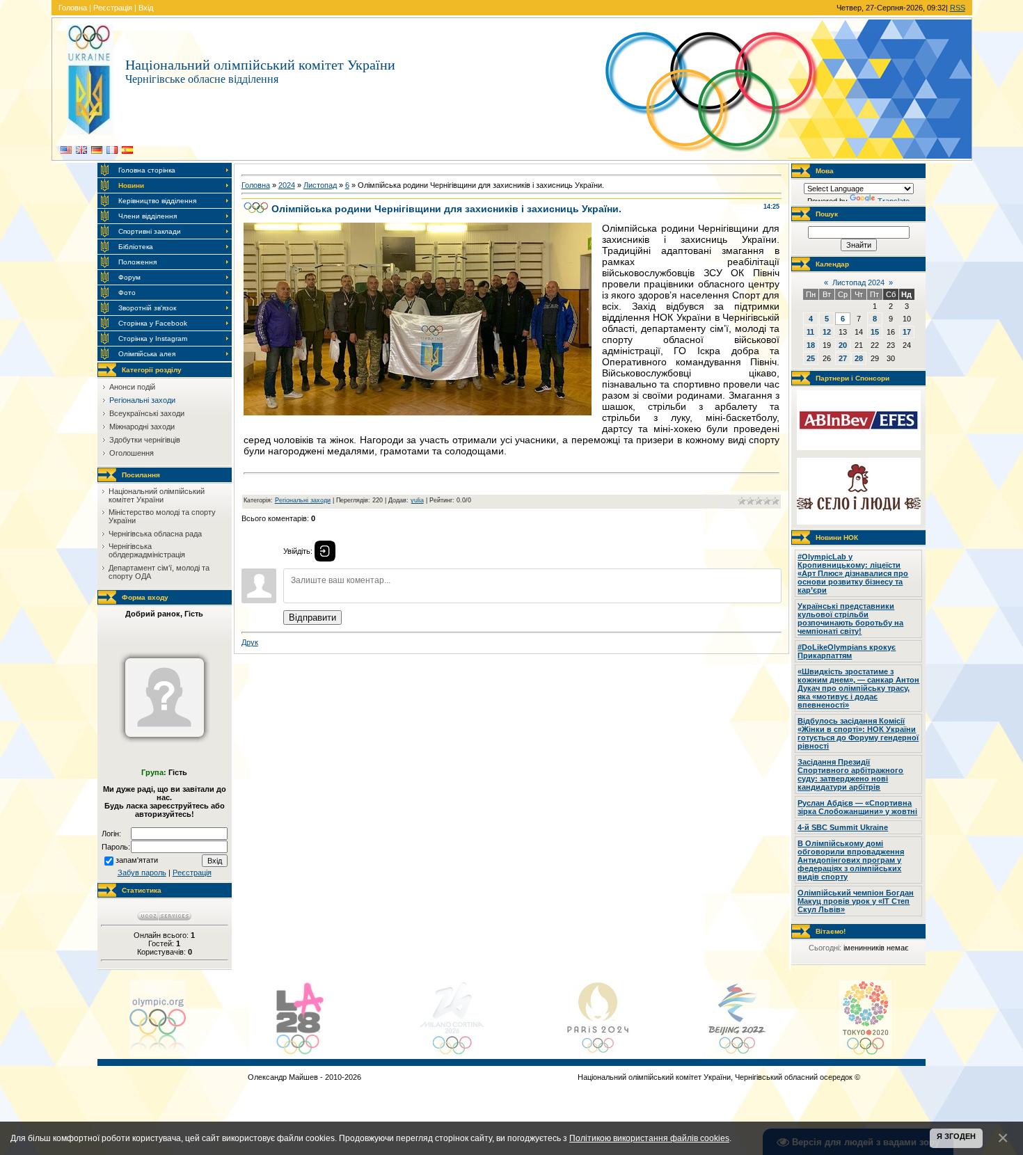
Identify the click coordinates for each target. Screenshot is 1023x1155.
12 (827, 332)
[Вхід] (325, 551)
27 (843, 358)
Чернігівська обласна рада (155, 533)
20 (843, 345)
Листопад (320, 185)
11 (810, 332)
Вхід (145, 7)
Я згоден (956, 1136)
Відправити (312, 617)
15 (875, 332)
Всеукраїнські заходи (146, 413)
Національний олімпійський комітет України (157, 495)
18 (811, 345)
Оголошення (131, 453)
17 (907, 332)
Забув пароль (142, 872)
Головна (72, 7)
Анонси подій (132, 387)
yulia (417, 500)
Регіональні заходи (142, 400)
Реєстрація (112, 7)
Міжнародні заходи (142, 426)
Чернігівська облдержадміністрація (147, 550)
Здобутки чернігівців (144, 440)
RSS (957, 7)
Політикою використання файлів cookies (649, 1137)
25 (811, 358)
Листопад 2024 (858, 282)
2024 (286, 185)
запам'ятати (137, 860)
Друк (249, 642)
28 (859, 358)
